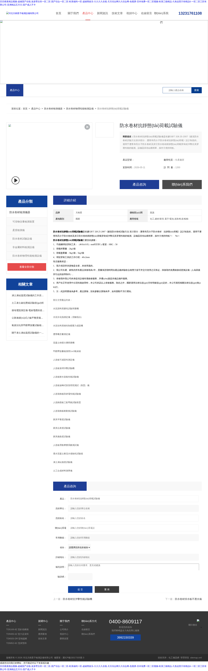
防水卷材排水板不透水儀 (188, 599)
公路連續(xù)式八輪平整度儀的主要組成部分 (28, 317)
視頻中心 (131, 13)
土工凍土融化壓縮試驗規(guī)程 (28, 303)
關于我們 (73, 13)
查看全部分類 (26, 267)
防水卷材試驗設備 (22, 238)
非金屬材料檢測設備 (23, 247)
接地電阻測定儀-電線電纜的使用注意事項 (28, 310)
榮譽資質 (64, 638)
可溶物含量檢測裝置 (23, 221)
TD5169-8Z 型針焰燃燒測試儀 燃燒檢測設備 (17, 630)
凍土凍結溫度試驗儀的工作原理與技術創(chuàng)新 (28, 295)
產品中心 (87, 13)
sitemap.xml (196, 657)
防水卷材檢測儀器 (53, 108)
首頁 (58, 13)
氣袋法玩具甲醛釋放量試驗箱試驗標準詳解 (28, 325)
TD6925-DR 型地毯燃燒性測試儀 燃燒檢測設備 (17, 639)
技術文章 (117, 13)
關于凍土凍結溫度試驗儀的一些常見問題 (28, 332)
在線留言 (146, 13)
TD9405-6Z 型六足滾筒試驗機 (17, 634)
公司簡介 (64, 629)
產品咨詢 (139, 184)
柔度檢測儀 (18, 230)
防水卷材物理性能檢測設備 (80, 108)
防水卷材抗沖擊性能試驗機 (77, 599)
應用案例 (42, 634)
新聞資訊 (102, 13)
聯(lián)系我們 (161, 16)
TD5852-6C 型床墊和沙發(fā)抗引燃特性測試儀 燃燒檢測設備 (16, 643)
